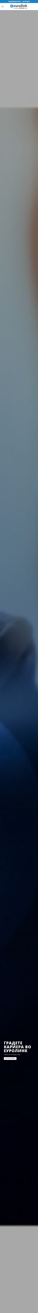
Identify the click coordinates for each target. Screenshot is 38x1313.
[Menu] (3, 6)
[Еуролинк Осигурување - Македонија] (19, 6)
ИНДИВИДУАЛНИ (14, 1)
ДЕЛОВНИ (26, 1)
